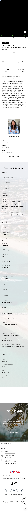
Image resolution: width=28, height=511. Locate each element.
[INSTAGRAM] (10, 490)
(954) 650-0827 (6, 147)
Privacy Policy (20, 502)
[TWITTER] (17, 490)
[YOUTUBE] (21, 490)
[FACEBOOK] (6, 490)
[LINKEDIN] (14, 490)
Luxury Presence (18, 494)
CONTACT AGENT (14, 156)
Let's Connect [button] (14, 432)
